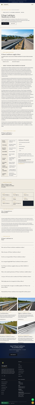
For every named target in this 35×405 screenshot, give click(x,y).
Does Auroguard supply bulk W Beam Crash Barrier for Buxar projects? (14, 261)
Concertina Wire (3, 388)
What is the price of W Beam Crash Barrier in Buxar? (11, 252)
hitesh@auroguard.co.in (21, 163)
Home (19, 364)
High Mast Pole (3, 385)
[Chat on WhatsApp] (32, 399)
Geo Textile (3, 390)
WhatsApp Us (21, 354)
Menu (32, 4)
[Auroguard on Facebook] (2, 376)
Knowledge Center (21, 369)
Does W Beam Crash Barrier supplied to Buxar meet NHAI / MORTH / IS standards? (14, 266)
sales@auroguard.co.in (21, 387)
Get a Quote (5, 23)
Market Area (20, 367)
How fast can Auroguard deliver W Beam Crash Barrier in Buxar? (13, 256)
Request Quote (6, 61)
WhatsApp (13, 23)
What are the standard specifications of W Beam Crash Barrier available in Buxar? (16, 271)
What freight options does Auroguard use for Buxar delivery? (12, 281)
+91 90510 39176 (20, 390)
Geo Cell (2, 392)
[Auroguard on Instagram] (4, 376)
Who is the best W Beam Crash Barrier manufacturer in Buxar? (12, 247)
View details (2, 319)
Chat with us (4, 402)
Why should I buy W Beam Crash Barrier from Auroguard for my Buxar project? (16, 291)
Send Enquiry (13, 354)
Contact (19, 374)
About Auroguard (20, 372)
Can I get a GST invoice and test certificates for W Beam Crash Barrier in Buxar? (16, 276)
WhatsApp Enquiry (16, 61)
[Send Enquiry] (32, 402)
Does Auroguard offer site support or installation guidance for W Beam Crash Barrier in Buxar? (15, 286)
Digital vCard (20, 376)
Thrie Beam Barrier (4, 383)
